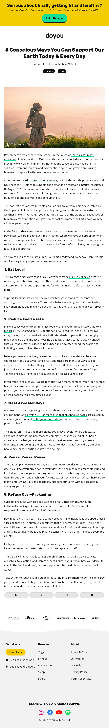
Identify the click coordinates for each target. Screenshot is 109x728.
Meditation (45, 665)
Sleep (41, 672)
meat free (74, 444)
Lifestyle (49, 71)
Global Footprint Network (41, 180)
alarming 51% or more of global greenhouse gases (56, 414)
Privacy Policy (79, 672)
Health (42, 678)
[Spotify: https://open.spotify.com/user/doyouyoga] (68, 712)
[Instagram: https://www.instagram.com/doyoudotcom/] (41, 712)
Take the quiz (54, 18)
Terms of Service (81, 678)
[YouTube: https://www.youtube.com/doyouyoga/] (59, 712)
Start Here (15, 652)
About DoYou (79, 652)
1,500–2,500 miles (79, 277)
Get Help (76, 665)
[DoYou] (54, 36)
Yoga (41, 652)
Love (62, 71)
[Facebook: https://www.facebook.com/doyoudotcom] (50, 712)
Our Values (77, 658)
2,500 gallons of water (46, 419)
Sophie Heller (42, 64)
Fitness (42, 658)
